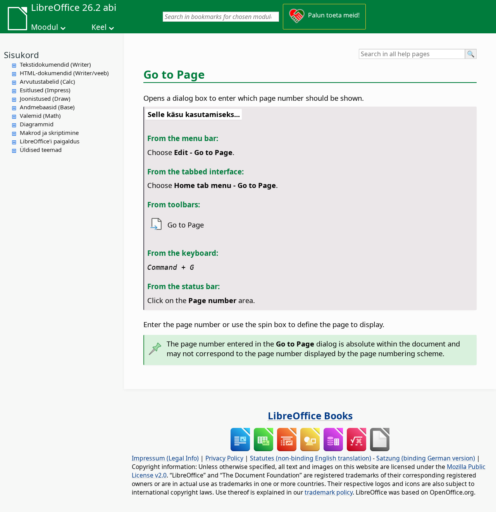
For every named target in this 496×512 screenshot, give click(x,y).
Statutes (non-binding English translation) (310, 458)
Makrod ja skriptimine (49, 132)
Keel (99, 27)
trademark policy (329, 492)
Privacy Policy (224, 458)
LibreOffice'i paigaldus (49, 141)
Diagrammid (36, 124)
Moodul (44, 27)
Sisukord (21, 54)
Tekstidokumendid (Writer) (55, 64)
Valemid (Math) (40, 115)
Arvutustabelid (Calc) (47, 81)
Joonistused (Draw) (45, 98)
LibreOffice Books (310, 415)
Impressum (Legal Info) (165, 458)
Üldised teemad (41, 149)
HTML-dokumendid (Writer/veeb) (64, 73)
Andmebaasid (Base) (47, 107)
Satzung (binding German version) (425, 458)
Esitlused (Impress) (45, 90)
